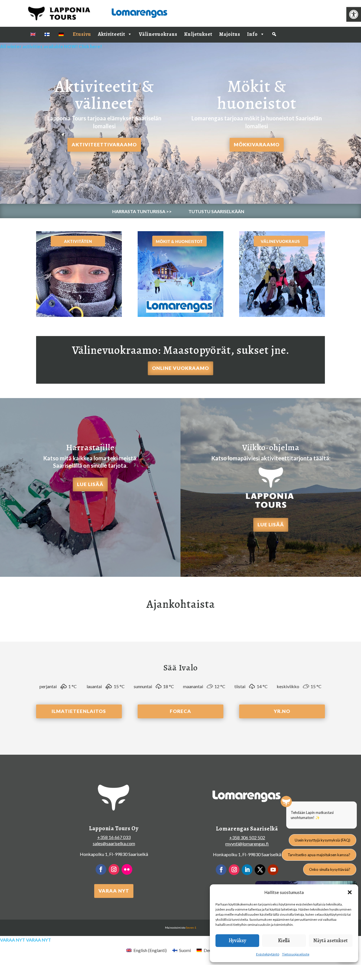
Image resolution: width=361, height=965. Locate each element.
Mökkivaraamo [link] (256, 144)
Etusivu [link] (82, 34)
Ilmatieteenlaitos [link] (79, 711)
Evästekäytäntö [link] (267, 954)
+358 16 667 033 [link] (114, 837)
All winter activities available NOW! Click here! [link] (51, 46)
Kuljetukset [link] (198, 34)
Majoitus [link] (229, 34)
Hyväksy (237, 940)
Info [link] (252, 34)
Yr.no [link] (282, 711)
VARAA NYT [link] (113, 891)
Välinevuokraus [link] (158, 34)
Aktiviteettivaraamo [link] (104, 144)
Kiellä (284, 940)
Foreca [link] (180, 711)
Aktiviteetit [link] (111, 34)
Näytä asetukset (330, 940)
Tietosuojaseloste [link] (295, 954)
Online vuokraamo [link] (180, 368)
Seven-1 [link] (191, 927)
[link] (353, 14)
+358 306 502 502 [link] (247, 837)
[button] (350, 892)
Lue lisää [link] (90, 484)
